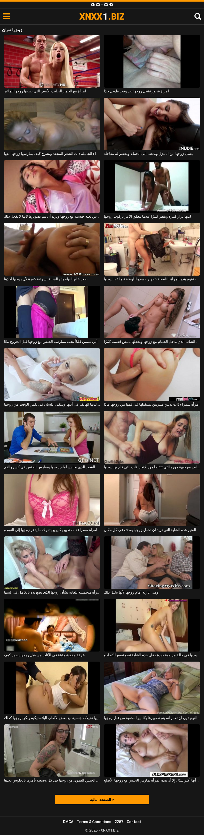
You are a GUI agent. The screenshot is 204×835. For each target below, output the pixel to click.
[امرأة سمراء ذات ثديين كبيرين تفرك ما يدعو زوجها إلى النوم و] (52, 500)
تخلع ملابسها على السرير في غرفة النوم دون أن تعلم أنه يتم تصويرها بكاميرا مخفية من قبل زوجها (152, 718)
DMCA (68, 822)
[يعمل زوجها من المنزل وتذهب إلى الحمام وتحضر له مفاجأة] (152, 124)
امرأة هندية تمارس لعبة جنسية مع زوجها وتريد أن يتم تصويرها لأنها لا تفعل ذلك (52, 216)
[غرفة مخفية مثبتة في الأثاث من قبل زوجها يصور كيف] (52, 625)
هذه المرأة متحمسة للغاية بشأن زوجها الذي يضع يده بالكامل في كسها (52, 592)
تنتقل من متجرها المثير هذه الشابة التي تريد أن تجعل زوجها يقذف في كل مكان (152, 530)
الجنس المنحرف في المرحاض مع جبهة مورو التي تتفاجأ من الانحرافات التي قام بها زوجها (152, 467)
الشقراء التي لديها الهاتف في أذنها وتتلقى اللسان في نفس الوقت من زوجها (52, 404)
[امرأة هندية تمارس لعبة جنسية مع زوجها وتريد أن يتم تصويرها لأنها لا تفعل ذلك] (52, 186)
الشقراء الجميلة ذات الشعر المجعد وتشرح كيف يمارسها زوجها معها (52, 153)
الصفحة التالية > (102, 799)
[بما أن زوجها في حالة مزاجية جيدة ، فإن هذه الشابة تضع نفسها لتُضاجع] (152, 625)
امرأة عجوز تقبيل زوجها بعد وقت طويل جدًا (136, 91)
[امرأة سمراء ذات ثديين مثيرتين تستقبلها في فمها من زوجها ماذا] (152, 374)
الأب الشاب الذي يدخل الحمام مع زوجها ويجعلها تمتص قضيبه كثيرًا (152, 341)
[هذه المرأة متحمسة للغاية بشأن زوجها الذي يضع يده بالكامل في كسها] (52, 562)
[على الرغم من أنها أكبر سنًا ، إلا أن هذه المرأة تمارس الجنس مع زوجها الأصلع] (152, 750)
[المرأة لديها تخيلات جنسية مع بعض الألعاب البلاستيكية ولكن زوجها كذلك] (52, 688)
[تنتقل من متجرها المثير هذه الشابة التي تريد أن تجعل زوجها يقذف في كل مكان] (152, 500)
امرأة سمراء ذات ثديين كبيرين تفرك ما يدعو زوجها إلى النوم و (50, 530)
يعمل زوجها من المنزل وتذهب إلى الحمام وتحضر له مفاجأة (148, 153)
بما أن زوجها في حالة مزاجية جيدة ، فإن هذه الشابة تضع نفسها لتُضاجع (152, 655)
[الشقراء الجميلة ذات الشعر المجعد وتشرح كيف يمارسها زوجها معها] (52, 124)
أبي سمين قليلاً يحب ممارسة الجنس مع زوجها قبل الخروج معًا (50, 341)
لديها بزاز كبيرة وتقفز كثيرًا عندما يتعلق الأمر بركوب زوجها (147, 216)
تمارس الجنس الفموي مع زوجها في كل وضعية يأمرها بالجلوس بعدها (52, 780)
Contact (134, 822)
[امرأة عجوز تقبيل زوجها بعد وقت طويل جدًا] (152, 61)
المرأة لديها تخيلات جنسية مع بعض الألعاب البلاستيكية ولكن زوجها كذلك (52, 718)
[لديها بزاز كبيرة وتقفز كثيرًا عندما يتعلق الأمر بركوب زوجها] (152, 186)
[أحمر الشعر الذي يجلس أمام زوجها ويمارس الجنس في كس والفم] (52, 437)
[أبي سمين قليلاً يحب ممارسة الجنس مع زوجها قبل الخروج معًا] (52, 312)
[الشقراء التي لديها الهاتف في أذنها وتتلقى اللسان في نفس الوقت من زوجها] (52, 374)
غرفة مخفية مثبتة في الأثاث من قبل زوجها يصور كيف (44, 655)
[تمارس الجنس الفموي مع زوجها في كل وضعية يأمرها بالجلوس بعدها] (52, 750)
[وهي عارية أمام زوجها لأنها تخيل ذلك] (152, 562)
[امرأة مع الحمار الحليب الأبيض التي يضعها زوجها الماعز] (52, 61)
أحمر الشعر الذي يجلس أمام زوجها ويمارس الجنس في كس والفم (52, 467)
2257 (119, 822)
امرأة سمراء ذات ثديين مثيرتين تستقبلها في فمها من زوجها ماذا (151, 404)
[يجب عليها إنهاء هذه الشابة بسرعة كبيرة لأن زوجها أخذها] (52, 249)
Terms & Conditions (94, 822)
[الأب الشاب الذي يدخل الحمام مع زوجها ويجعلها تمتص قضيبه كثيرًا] (152, 312)
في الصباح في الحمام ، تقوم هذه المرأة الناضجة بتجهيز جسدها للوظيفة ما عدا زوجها (152, 279)
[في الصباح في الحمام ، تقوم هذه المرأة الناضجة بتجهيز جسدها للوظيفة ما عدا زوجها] (152, 249)
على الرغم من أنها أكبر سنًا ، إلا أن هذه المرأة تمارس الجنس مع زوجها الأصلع (152, 780)
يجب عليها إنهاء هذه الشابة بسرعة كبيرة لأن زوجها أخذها (46, 279)
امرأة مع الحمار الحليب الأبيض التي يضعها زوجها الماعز (45, 91)
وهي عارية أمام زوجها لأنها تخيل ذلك (131, 592)
